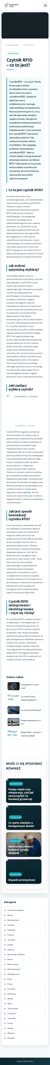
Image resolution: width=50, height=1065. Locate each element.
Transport (11, 1013)
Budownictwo (16, 784)
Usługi (10, 1028)
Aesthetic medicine (15, 910)
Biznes (10, 915)
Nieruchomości (13, 969)
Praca (9, 979)
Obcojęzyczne (13, 974)
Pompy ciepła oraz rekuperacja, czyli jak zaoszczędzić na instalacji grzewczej (20, 794)
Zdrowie (11, 1038)
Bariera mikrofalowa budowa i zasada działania (20, 849)
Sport (9, 1003)
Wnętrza (11, 1033)
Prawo (10, 984)
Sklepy (10, 998)
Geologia (11, 940)
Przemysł (11, 989)
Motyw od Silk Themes (25, 1061)
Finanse (10, 935)
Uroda (10, 1023)
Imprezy (10, 949)
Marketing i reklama (16, 954)
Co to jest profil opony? (31, 710)
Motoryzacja (12, 964)
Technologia (28, 45)
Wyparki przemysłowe (21, 879)
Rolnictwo (11, 994)
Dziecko (10, 925)
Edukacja (11, 930)
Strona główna (12, 45)
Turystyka (11, 1018)
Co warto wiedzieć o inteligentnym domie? (21, 824)
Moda (9, 959)
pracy (28, 492)
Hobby (10, 945)
